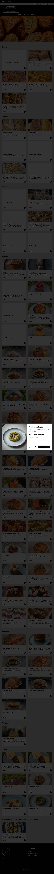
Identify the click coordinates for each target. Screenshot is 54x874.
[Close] (50, 426)
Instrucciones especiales (36, 434)
